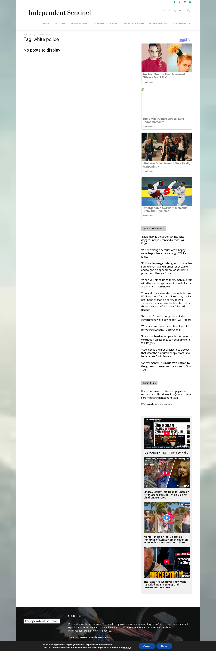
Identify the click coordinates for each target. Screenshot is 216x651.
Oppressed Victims (133, 23)
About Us (59, 23)
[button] (188, 10)
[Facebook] (174, 2)
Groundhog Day (158, 23)
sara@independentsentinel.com (96, 637)
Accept (146, 646)
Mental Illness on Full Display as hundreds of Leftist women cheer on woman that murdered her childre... (166, 539)
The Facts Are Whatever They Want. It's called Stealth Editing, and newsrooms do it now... (165, 584)
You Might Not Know (104, 23)
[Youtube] (190, 2)
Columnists (180, 23)
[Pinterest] (179, 2)
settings (127, 647)
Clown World (78, 23)
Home (46, 23)
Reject (164, 646)
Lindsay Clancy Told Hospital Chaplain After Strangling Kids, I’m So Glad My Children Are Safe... (166, 494)
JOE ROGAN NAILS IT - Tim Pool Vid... (166, 452)
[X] (184, 2)
